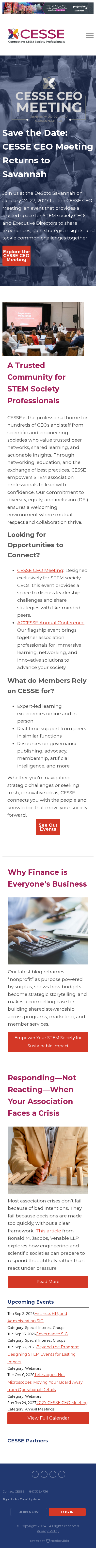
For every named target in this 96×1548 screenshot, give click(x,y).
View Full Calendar (48, 1418)
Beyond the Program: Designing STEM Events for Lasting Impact (43, 1354)
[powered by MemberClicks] (48, 1541)
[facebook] (35, 1474)
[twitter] (44, 1474)
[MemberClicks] (36, 36)
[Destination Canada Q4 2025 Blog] (48, 1160)
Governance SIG (52, 1334)
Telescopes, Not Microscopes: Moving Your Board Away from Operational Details (45, 1382)
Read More (48, 1281)
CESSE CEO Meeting (40, 570)
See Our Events (48, 827)
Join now (29, 1512)
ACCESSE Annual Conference (50, 623)
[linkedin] (52, 1474)
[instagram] (61, 1474)
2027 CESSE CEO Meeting (62, 1402)
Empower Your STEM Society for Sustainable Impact (48, 1041)
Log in (67, 1512)
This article (48, 1231)
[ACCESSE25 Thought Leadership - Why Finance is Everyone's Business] (48, 930)
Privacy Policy (48, 1531)
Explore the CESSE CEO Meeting (16, 255)
